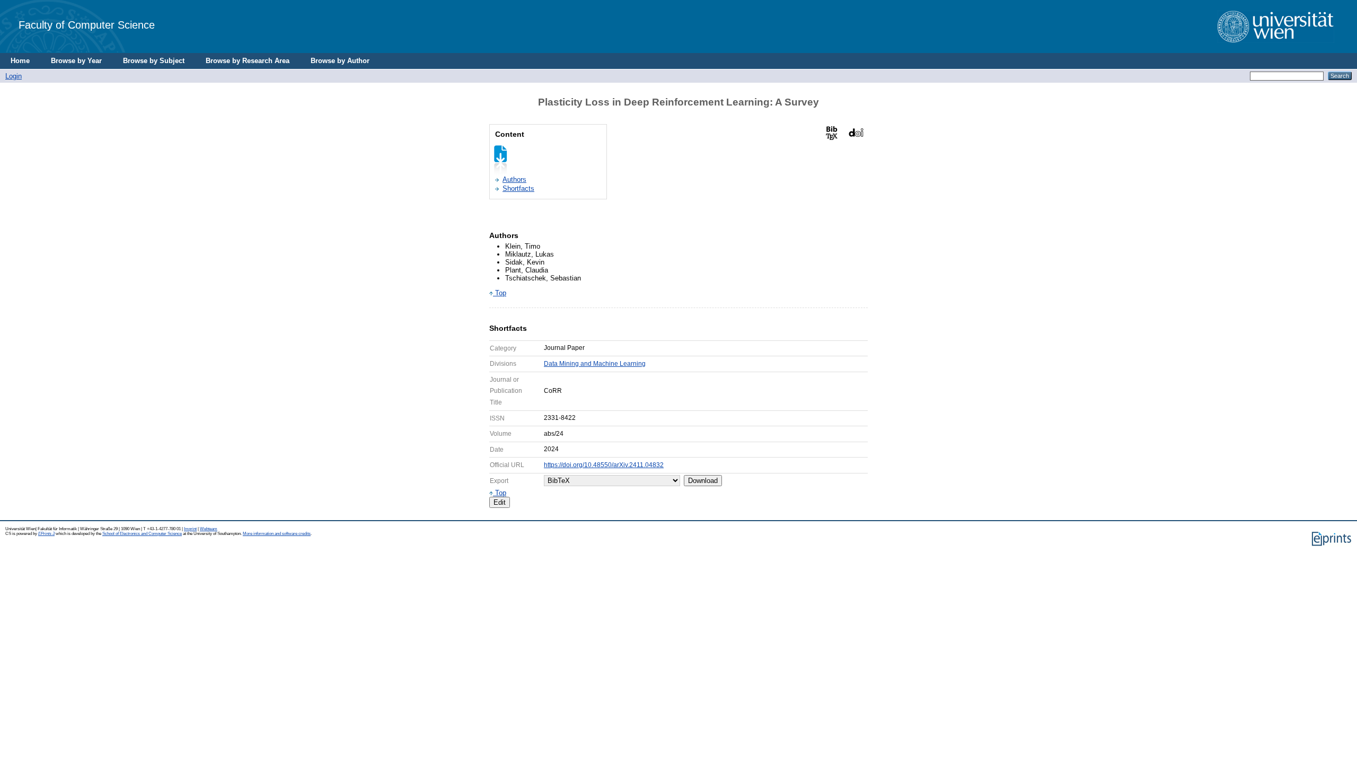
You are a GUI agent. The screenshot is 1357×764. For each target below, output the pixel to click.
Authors (514, 179)
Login (13, 76)
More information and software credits (277, 533)
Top (499, 293)
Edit (500, 502)
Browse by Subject (153, 61)
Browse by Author (340, 61)
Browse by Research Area (247, 61)
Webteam (208, 528)
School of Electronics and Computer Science (142, 533)
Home (20, 61)
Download (703, 481)
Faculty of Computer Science (87, 25)
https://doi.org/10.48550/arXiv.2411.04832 (604, 465)
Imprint (190, 528)
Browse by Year (76, 61)
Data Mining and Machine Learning (595, 363)
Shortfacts (518, 188)
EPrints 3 (46, 533)
